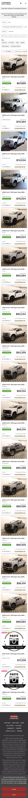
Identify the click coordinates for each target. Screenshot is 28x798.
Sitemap (19, 731)
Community (10, 728)
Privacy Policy (11, 731)
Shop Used (15, 723)
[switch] (25, 3)
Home (22, 723)
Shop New (7, 723)
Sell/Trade (10, 725)
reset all (11, 31)
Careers (18, 728)
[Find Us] (20, 3)
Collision (18, 725)
